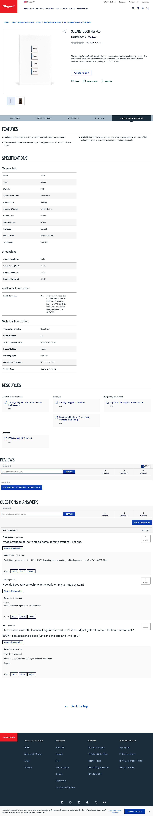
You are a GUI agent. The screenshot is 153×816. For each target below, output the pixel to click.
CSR (58, 760)
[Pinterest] (87, 803)
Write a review (96, 43)
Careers (59, 773)
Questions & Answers (131, 118)
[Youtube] (104, 803)
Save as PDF (91, 81)
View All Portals (127, 767)
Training (28, 767)
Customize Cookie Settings (115, 811)
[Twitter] (95, 803)
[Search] (133, 8)
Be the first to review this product (22, 488)
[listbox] (35, 61)
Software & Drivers (33, 753)
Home (6, 22)
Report (31, 571)
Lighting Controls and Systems (26, 22)
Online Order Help (99, 753)
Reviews (99, 118)
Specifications (43, 118)
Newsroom (61, 780)
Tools (26, 747)
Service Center (129, 753)
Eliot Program (62, 767)
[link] (6, 466)
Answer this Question (13, 548)
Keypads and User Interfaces (77, 22)
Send (77, 81)
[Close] (149, 811)
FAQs (27, 760)
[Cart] (147, 8)
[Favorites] (138, 8)
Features (15, 119)
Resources (73, 118)
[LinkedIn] (78, 803)
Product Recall (94, 760)
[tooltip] (146, 466)
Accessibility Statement (98, 767)
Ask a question (142, 522)
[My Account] (142, 8)
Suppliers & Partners (65, 787)
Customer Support (96, 747)
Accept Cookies (135, 811)
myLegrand (125, 747)
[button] (64, 31)
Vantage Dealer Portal (132, 760)
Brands (59, 753)
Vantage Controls (52, 22)
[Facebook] (61, 803)
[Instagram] (70, 803)
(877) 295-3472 (95, 773)
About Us (60, 747)
